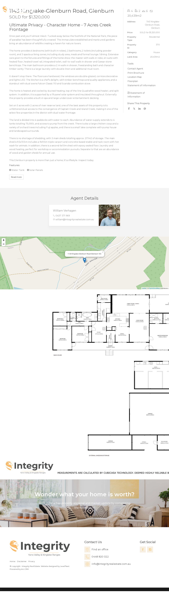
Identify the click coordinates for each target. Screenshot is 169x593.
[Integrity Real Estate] (19, 10)
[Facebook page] (143, 549)
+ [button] (3, 240)
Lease (129, 10)
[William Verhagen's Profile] (109, 215)
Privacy (31, 561)
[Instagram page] (150, 549)
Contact (158, 10)
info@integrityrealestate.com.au (111, 564)
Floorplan (133, 81)
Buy (106, 10)
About (143, 10)
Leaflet (144, 288)
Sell (117, 10)
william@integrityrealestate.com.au (74, 219)
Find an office (100, 549)
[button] (143, 73)
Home (94, 10)
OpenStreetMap (154, 288)
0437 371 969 (63, 215)
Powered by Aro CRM (19, 569)
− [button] (3, 244)
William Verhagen (64, 210)
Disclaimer (22, 561)
